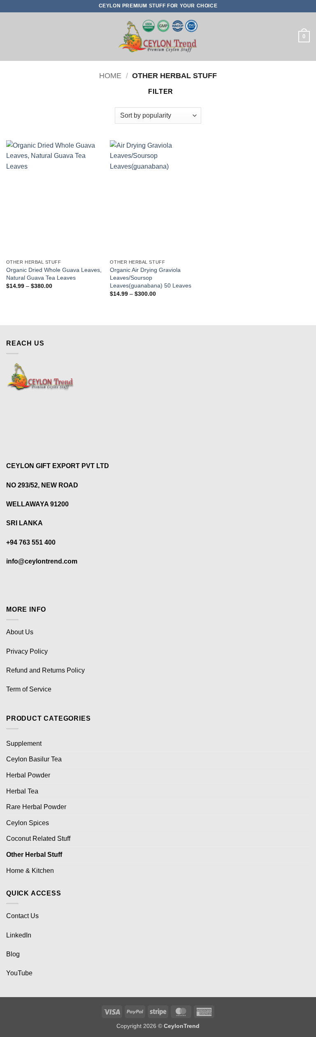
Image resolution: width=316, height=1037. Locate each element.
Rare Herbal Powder (36, 806)
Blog (13, 954)
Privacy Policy (27, 651)
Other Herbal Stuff (34, 854)
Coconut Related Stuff (38, 838)
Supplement (24, 743)
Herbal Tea (22, 791)
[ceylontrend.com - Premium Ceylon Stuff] (158, 36)
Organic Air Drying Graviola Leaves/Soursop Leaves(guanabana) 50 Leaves (150, 277)
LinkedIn (19, 935)
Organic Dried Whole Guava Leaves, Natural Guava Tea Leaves (54, 274)
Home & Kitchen (30, 870)
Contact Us (22, 915)
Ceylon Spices (27, 822)
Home (110, 75)
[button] (11, 36)
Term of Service (28, 689)
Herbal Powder (28, 775)
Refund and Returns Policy (45, 670)
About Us (19, 632)
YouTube (19, 973)
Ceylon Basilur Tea (34, 759)
